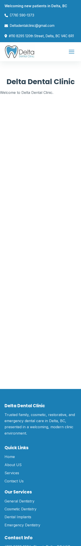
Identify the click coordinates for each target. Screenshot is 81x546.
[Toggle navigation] (71, 52)
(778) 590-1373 (22, 15)
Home (9, 456)
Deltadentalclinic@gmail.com (32, 25)
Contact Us (14, 481)
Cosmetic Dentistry (20, 509)
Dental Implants (17, 517)
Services (11, 473)
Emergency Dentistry (22, 525)
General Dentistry (19, 501)
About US (13, 465)
